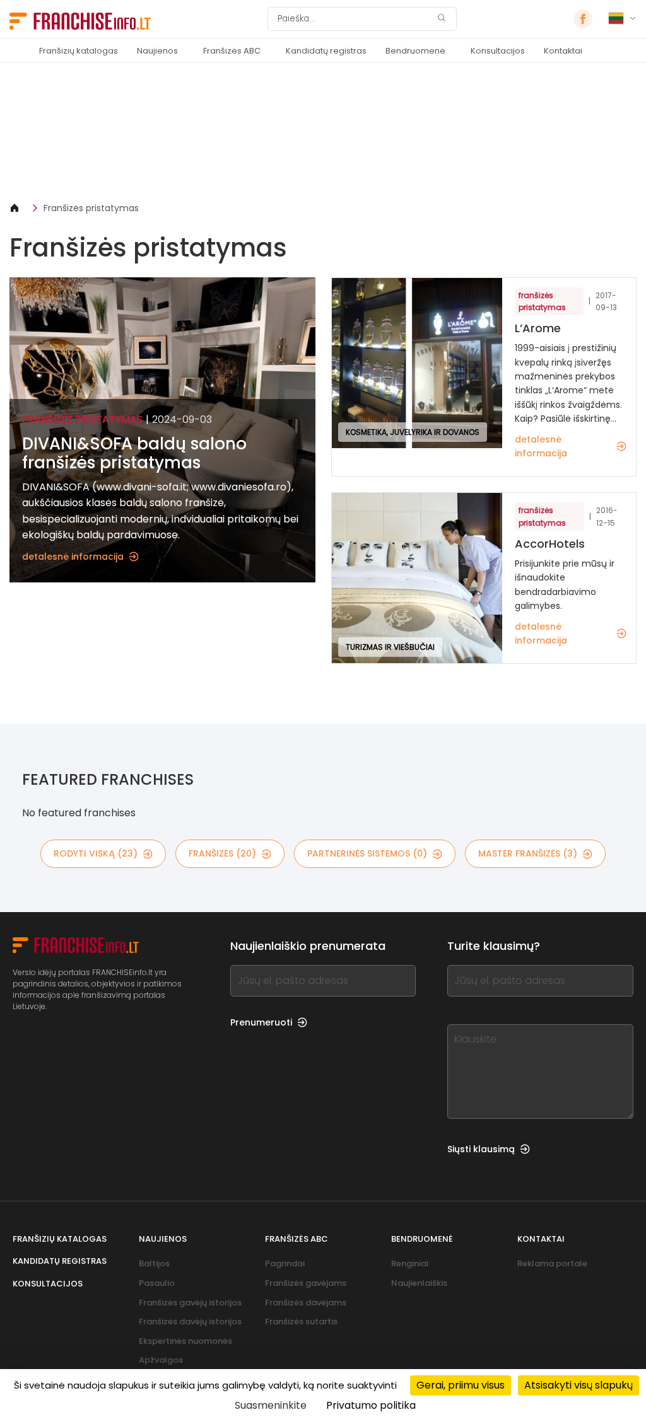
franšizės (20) (222, 853)
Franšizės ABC (232, 51)
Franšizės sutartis (301, 1321)
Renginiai (409, 1263)
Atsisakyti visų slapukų (578, 1385)
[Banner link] (323, 132)
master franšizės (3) (527, 853)
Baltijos (154, 1263)
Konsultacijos (498, 51)
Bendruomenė (415, 51)
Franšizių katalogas (78, 51)
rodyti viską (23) (96, 853)
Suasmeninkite (271, 1405)
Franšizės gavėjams (305, 1283)
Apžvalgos (161, 1360)
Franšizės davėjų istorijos (190, 1321)
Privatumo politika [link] (371, 1405)
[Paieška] (441, 19)
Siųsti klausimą (481, 1149)
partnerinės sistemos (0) (367, 853)
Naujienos (157, 51)
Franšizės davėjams (305, 1303)
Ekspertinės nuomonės (185, 1341)
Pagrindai (285, 1263)
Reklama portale (552, 1263)
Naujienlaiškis (419, 1283)
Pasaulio (157, 1283)
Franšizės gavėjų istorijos (190, 1303)
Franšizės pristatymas (91, 208)
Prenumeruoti (261, 1022)
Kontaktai (563, 51)
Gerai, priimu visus (460, 1385)
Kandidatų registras (326, 51)
